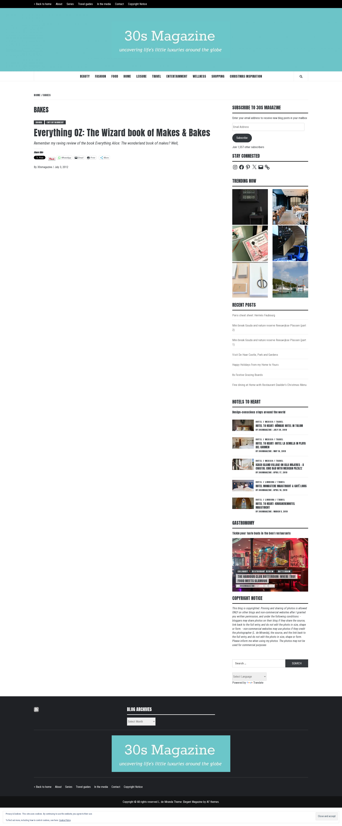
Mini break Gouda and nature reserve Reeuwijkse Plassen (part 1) (269, 342)
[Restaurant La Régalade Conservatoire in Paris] (290, 207)
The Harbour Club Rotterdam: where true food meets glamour (267, 578)
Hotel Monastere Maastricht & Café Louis (281, 486)
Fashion (100, 76)
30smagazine (45, 167)
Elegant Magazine (193, 802)
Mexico (269, 422)
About (59, 4)
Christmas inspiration (246, 76)
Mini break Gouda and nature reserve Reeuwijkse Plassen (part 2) (269, 328)
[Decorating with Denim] (250, 207)
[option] (270, 565)
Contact (119, 4)
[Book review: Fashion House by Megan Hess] (250, 243)
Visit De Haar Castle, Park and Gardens (255, 354)
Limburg (270, 482)
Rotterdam (284, 571)
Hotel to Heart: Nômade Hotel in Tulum (279, 426)
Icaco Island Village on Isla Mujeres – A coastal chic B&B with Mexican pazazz (280, 467)
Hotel (259, 422)
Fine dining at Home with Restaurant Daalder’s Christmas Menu (269, 385)
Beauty (85, 76)
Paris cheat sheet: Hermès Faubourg (253, 315)
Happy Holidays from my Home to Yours (255, 364)
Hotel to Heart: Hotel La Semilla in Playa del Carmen (281, 445)
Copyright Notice (137, 4)
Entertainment (176, 76)
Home (127, 76)
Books (39, 122)
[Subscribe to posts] (36, 709)
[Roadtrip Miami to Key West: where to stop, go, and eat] (290, 280)
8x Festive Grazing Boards (247, 375)
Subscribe (242, 138)
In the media (104, 4)
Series (70, 4)
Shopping (217, 76)
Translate (258, 682)
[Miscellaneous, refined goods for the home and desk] (250, 280)
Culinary (243, 571)
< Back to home (42, 4)
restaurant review (263, 571)
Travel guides (85, 4)
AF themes (213, 802)
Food (114, 76)
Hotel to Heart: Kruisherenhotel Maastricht (275, 505)
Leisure (141, 76)
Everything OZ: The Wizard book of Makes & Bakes (122, 132)
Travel (156, 76)
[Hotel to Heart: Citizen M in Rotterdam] (290, 243)
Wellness (199, 76)
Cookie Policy (65, 820)
